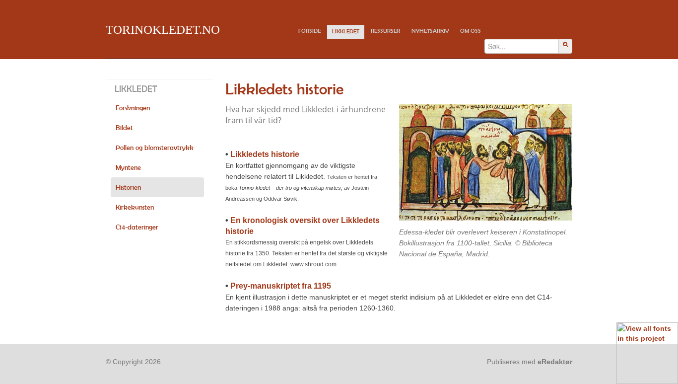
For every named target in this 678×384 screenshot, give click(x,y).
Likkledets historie (264, 154)
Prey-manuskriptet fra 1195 (280, 286)
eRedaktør (555, 362)
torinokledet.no (163, 29)
